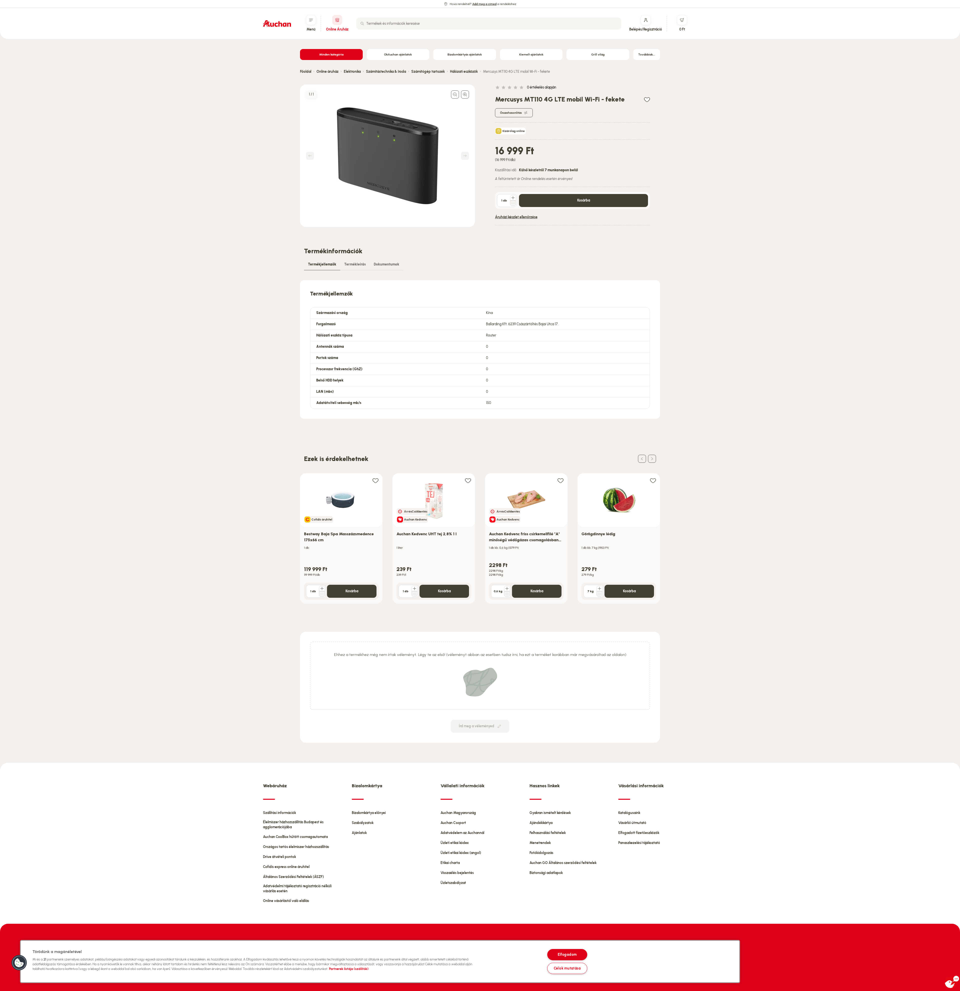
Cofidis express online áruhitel (286, 867)
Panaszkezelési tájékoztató (639, 843)
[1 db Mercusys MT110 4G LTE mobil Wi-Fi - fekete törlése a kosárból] (513, 203)
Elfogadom (567, 954)
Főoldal (305, 72)
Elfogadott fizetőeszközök (638, 833)
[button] (19, 963)
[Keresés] (362, 24)
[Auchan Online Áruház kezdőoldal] (277, 23)
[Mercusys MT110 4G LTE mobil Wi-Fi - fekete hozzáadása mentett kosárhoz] (647, 99)
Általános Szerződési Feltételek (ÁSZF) (293, 877)
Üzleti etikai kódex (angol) (460, 853)
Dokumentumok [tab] (386, 264)
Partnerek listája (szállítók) (348, 969)
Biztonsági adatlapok (546, 873)
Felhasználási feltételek (548, 833)
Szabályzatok (363, 823)
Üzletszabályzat (453, 883)
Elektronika (352, 72)
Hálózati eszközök (464, 72)
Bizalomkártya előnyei (369, 813)
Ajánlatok (359, 833)
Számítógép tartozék (428, 72)
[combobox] (488, 24)
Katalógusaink (629, 813)
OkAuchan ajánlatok (398, 54)
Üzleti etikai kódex (454, 843)
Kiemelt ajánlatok (531, 54)
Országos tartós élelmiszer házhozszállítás (296, 847)
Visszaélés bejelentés (457, 873)
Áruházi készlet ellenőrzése (516, 217)
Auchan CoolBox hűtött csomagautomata (295, 837)
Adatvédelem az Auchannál (462, 833)
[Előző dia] (642, 459)
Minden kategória (331, 54)
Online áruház (327, 72)
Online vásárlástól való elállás (286, 901)
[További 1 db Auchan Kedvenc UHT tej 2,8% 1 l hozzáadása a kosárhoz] (415, 588)
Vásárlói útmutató (632, 823)
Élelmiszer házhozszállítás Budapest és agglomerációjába (293, 824)
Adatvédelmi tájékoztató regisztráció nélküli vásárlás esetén (297, 888)
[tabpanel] (480, 349)
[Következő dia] (652, 459)
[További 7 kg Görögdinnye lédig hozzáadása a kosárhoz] (599, 588)
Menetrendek (540, 843)
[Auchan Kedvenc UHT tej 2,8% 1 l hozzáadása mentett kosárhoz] (468, 480)
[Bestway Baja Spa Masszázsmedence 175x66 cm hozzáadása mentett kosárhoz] (375, 480)
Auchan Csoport (453, 823)
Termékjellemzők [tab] (322, 264)
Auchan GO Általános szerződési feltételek (563, 863)
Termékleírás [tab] (355, 264)
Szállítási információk (279, 813)
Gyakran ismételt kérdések (550, 813)
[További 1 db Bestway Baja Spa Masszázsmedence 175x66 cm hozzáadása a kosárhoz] (322, 588)
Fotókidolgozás (541, 853)
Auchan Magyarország (458, 813)
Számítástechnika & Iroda (386, 72)
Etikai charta (450, 863)
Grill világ (597, 54)
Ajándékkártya (541, 823)
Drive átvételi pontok (279, 857)
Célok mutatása (567, 968)
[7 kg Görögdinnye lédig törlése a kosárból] (599, 594)
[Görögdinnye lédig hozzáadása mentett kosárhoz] (653, 480)
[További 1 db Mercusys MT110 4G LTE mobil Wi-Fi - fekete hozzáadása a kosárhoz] (513, 197)
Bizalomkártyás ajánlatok (465, 54)
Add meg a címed (484, 4)
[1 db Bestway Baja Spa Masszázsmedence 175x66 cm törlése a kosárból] (322, 594)
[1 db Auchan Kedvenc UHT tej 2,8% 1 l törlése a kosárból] (415, 594)
